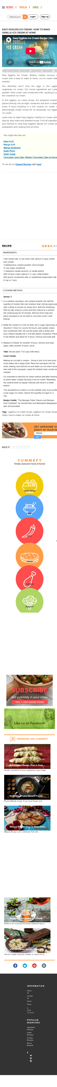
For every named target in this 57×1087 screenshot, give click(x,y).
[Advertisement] (28, 205)
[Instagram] (31, 1061)
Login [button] (33, 16)
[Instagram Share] (44, 965)
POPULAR (23, 7)
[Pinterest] (31, 1058)
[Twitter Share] (24, 965)
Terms (29, 1001)
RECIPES (9, 7)
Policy (29, 1004)
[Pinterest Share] (34, 965)
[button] (29, 690)
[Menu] (3, 7)
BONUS (36, 7)
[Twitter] (31, 1055)
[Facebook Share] (15, 965)
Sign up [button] (45, 16)
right (28, 164)
